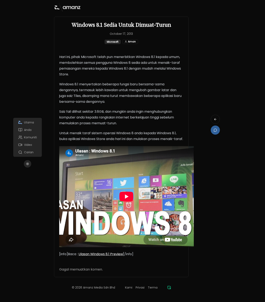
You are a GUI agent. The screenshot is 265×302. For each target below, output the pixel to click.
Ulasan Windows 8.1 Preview (100, 254)
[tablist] (27, 137)
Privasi (140, 287)
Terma (153, 287)
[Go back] (215, 119)
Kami (128, 287)
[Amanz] (169, 287)
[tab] (27, 122)
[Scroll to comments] (215, 130)
